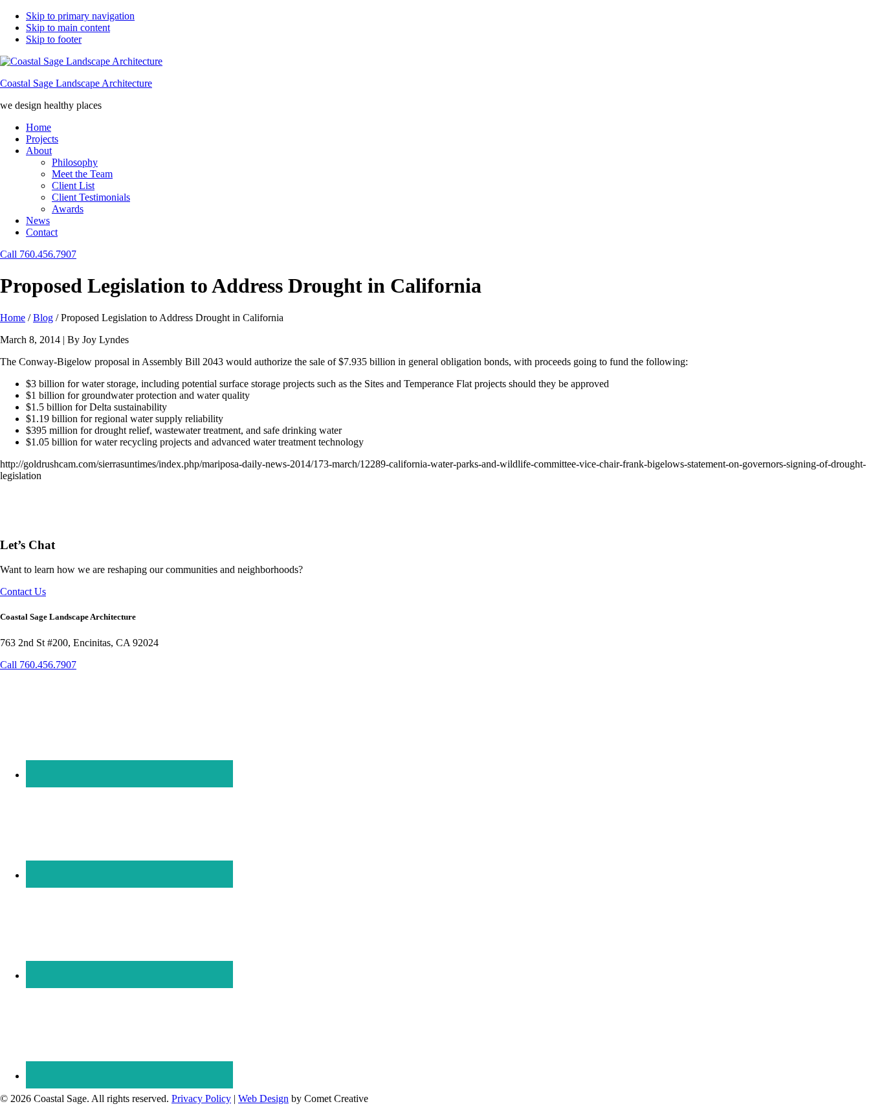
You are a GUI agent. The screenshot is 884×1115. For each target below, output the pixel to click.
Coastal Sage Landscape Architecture (76, 83)
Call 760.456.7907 (38, 254)
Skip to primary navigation (80, 15)
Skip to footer (54, 39)
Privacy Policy (201, 1098)
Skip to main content (68, 27)
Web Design (263, 1098)
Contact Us (23, 591)
